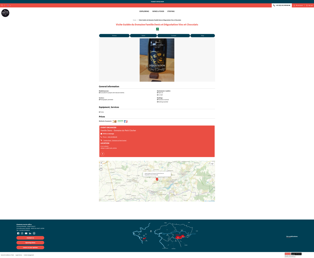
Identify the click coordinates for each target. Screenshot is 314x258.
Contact (173, 35)
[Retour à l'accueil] (5, 12)
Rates (143, 35)
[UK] (9, 5)
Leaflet (205, 201)
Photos (114, 35)
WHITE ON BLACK (296, 254)
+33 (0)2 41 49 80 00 (283, 5)
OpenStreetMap (211, 201)
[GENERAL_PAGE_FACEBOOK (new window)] (103, 154)
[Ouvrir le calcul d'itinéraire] (101, 169)
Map (202, 35)
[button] (309, 5)
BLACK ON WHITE (290, 256)
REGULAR (287, 254)
